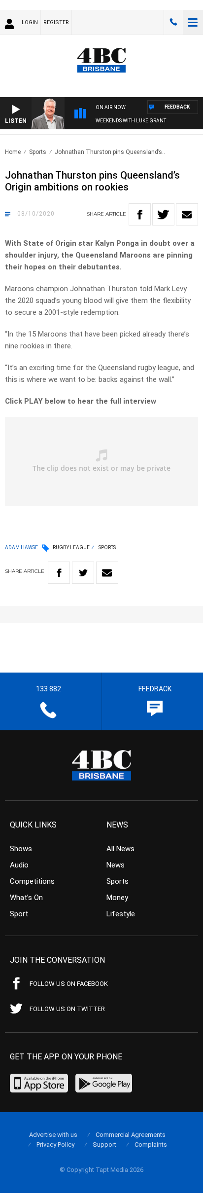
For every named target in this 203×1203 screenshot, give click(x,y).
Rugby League (71, 547)
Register (56, 22)
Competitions (32, 881)
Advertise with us (53, 1134)
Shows (21, 848)
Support (104, 1144)
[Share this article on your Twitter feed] (163, 214)
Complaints (151, 1144)
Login (30, 22)
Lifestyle (120, 913)
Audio (19, 865)
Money (117, 897)
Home (13, 152)
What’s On (26, 897)
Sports (37, 152)
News (115, 865)
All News (120, 848)
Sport (19, 913)
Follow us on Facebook (69, 983)
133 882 (173, 22)
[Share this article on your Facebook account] (140, 214)
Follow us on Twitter (67, 1009)
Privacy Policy (55, 1144)
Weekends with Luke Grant (131, 120)
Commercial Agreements (131, 1134)
